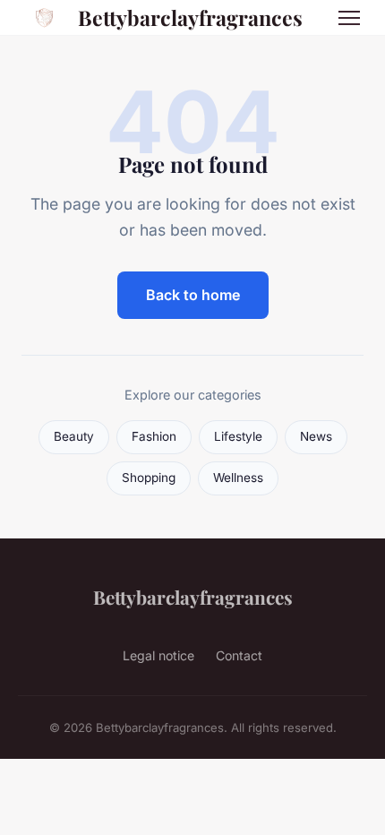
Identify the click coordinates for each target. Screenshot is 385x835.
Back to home (193, 295)
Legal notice (158, 655)
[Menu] (349, 18)
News (316, 436)
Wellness (238, 477)
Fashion (154, 436)
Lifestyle (238, 436)
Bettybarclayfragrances (190, 17)
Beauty (74, 436)
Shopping (148, 477)
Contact (239, 655)
